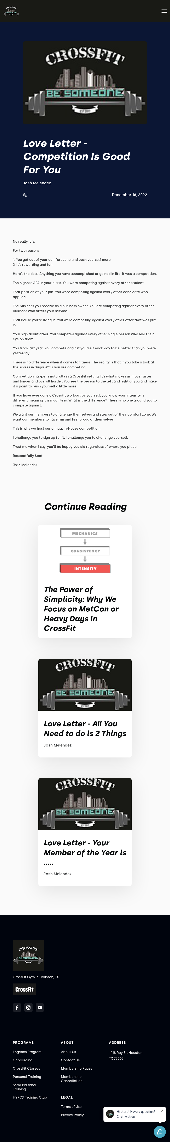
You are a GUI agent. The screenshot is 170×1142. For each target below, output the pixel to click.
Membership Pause (76, 1068)
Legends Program (27, 1052)
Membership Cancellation (72, 1079)
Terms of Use (71, 1107)
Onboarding (22, 1060)
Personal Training (27, 1077)
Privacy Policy (72, 1115)
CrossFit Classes (26, 1068)
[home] (11, 11)
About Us (68, 1052)
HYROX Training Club (30, 1097)
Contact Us (70, 1060)
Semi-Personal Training (24, 1087)
